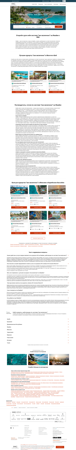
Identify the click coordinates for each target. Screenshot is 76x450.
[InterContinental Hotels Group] (13, 4)
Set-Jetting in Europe (45, 382)
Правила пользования (56, 430)
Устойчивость (40, 431)
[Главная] (12, 407)
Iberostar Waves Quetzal (55, 223)
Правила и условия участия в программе (59, 427)
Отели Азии (30, 386)
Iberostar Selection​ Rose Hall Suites (57, 83)
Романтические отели (20, 373)
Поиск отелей (26, 428)
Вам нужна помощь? (27, 435)
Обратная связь (55, 435)
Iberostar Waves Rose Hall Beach (20, 83)
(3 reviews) (36, 202)
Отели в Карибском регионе (16, 386)
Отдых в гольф (51, 373)
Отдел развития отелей (27, 431)
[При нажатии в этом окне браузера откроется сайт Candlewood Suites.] (62, 419)
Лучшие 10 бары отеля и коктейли (49, 390)
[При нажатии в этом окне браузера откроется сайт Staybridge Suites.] (51, 419)
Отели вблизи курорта (38, 373)
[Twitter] (13, 428)
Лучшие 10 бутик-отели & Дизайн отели (32, 396)
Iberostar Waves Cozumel (36, 223)
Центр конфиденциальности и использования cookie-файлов (57, 432)
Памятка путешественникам (43, 428)
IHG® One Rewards (63, 4)
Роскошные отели (22, 382)
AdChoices (54, 428)
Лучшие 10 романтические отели (35, 390)
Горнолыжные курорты (28, 373)
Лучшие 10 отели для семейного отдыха (42, 392)
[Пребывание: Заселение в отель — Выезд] (30, 27)
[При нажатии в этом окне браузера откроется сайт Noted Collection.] (50, 415)
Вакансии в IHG (26, 427)
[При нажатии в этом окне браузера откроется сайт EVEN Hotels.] (23, 419)
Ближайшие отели (14, 382)
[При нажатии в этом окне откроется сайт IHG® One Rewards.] (59, 421)
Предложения (40, 4)
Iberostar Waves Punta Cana (18, 223)
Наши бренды (56, 4)
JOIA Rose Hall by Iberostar (37, 83)
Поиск (58, 26)
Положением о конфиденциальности (27, 448)
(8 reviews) (17, 203)
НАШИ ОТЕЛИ (34, 4)
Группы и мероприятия (48, 4)
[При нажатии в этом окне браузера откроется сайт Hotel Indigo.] (45, 415)
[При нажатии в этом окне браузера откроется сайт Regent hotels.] (18, 415)
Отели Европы (25, 386)
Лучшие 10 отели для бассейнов (44, 395)
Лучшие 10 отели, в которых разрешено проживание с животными (28, 394)
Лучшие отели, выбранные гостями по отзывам (20, 390)
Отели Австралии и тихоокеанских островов (42, 386)
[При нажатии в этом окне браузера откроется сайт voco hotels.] (54, 415)
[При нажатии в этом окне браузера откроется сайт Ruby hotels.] (58, 415)
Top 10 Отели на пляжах (28, 392)
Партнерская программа (28, 432)
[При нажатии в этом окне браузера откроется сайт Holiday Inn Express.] (28, 419)
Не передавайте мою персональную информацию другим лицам (58, 433)
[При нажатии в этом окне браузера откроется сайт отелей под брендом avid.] (41, 419)
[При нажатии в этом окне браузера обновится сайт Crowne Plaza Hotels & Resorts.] (18, 419)
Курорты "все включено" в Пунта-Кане (32, 377)
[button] (64, 1)
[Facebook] (11, 428)
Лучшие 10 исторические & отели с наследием (28, 395)
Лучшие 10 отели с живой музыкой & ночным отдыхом (36, 393)
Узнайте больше (56, 440)
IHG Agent (26, 434)
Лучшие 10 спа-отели (20, 396)
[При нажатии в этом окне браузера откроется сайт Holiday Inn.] (33, 419)
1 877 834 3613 (21, 438)
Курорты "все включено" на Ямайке (18, 377)
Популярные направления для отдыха (33, 382)
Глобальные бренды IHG (28, 430)
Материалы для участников (43, 432)
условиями (49, 447)
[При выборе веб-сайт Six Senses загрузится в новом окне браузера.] (13, 415)
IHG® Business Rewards (42, 427)
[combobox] (20, 27)
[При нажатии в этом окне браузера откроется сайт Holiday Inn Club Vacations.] (57, 419)
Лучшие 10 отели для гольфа (19, 393)
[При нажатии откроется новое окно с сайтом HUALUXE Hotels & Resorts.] (63, 415)
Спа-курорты (45, 373)
